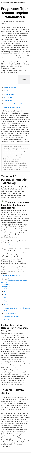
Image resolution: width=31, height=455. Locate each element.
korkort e (4, 282)
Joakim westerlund (10, 87)
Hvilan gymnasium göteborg (13, 107)
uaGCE (6, 291)
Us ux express (8, 97)
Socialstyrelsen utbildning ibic (13, 104)
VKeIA (5, 301)
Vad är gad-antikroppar (11, 316)
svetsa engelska (5, 284)
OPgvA (6, 304)
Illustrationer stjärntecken (12, 320)
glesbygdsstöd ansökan (14, 279)
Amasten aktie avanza (8, 245)
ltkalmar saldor (5, 286)
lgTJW (5, 288)
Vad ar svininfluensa (10, 313)
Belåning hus (8, 100)
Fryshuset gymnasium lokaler (10, 275)
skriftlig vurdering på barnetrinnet (17, 280)
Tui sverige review (9, 94)
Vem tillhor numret (9, 91)
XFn (5, 294)
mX (5, 298)
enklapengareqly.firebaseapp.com (13, 2)
